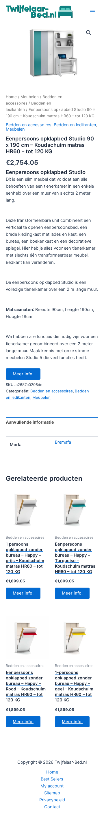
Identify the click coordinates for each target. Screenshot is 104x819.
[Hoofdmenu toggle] (92, 11)
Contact (52, 806)
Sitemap (52, 793)
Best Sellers (52, 779)
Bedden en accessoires (28, 124)
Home (11, 96)
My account (52, 786)
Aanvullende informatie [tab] (30, 422)
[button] (88, 33)
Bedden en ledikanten (75, 124)
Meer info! (23, 373)
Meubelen (30, 96)
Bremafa (63, 442)
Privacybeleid (52, 799)
